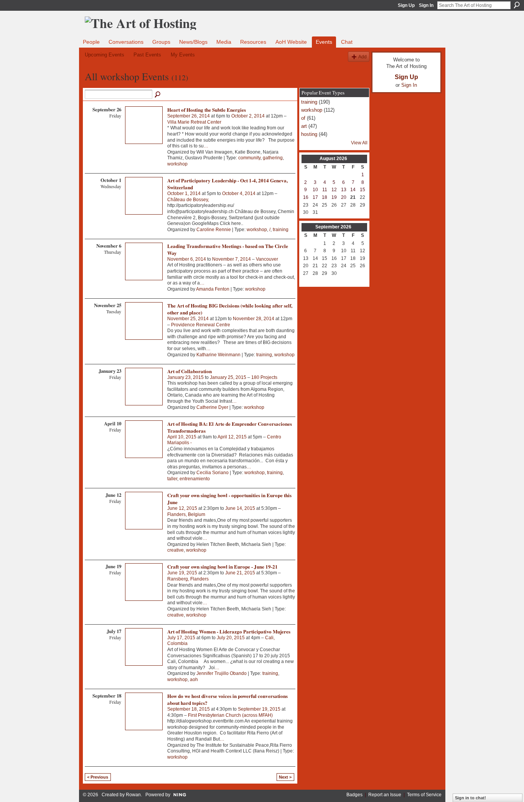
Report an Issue (384, 794)
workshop (177, 164)
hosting (309, 134)
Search (517, 5)
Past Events (147, 55)
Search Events (158, 94)
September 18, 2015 (188, 709)
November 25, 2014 (188, 318)
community (249, 157)
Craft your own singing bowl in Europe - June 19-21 (222, 566)
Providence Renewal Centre (200, 324)
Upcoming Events (104, 55)
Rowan (133, 794)
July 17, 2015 (181, 637)
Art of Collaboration (189, 371)
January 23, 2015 (185, 377)
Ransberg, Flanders (188, 579)
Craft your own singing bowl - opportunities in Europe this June (229, 498)
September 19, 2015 (259, 709)
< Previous (97, 777)
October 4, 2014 (238, 193)
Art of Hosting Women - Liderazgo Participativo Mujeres (228, 631)
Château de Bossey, (188, 199)
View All (359, 143)
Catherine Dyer (212, 407)
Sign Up (406, 5)
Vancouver (267, 259)
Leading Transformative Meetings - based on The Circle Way (227, 249)
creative (175, 550)
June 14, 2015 (240, 508)
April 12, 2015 (232, 437)
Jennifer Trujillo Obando (221, 673)
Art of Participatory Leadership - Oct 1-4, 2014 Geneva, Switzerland (227, 184)
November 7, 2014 (231, 259)
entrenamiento (195, 478)
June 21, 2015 (240, 572)
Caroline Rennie (213, 229)
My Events (183, 55)
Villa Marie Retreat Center (194, 122)
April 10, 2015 (181, 437)
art (304, 126)
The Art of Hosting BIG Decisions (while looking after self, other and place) (229, 309)
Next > (285, 777)
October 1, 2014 (184, 193)
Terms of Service (424, 794)
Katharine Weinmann (218, 354)
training (280, 229)
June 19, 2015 (182, 572)
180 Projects (264, 377)
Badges (354, 794)
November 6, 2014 (186, 259)
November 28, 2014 (253, 318)
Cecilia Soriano (212, 472)
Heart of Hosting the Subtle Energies (206, 109)
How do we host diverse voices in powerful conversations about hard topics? (227, 699)
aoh (194, 679)
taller (172, 478)
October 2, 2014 (248, 116)
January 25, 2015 (228, 377)
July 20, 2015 (231, 637)
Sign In (426, 5)
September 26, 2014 (188, 116)
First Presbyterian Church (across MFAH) (230, 715)
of (303, 118)
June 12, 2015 (182, 508)
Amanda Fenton (212, 289)
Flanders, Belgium (186, 514)
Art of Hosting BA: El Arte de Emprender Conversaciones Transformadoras (229, 427)
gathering (273, 157)
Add (362, 56)
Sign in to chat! (470, 797)
